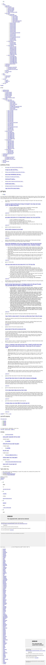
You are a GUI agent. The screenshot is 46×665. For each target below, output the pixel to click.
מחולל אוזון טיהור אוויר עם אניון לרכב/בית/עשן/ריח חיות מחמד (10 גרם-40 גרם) (22, 217)
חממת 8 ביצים (15, 18)
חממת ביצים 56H (11, 9)
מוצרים (4, 4)
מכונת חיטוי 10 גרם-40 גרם (13, 69)
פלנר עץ (6, 72)
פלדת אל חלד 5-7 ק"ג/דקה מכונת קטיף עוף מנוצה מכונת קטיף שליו (20, 264)
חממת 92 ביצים (13, 43)
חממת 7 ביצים (15, 17)
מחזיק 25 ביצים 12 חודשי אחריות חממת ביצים (15, 329)
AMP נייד (13, 429)
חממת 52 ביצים (13, 34)
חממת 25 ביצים (10, 116)
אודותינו (4, 79)
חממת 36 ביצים (13, 30)
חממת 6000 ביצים (13, 60)
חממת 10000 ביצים (13, 62)
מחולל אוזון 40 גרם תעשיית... (11, 169)
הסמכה (6, 82)
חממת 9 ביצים (15, 19)
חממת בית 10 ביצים (16, 21)
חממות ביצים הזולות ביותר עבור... (12, 188)
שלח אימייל (2, 477)
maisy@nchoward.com (11, 473)
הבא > (10, 413)
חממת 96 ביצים (13, 39)
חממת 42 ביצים (13, 31)
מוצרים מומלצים (6, 90)
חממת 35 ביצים (13, 29)
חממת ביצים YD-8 (13, 104)
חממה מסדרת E (11, 41)
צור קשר (4, 83)
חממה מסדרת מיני (11, 14)
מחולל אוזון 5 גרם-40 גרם (12, 67)
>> (8, 413)
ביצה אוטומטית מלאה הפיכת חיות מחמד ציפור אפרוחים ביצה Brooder (21, 378)
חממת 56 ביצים (13, 35)
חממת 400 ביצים (13, 56)
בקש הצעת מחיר (3, 418)
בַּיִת (3, 3)
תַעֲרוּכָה (6, 80)
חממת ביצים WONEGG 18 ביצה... (13, 174)
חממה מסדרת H (11, 45)
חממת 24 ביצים (13, 26)
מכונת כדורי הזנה (8, 71)
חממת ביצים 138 (13, 44)
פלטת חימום (7, 65)
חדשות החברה (8, 75)
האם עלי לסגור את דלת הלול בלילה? (11, 443)
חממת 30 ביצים (13, 27)
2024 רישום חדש (8, 6)
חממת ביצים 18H (11, 8)
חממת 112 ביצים (13, 40)
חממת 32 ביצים (13, 28)
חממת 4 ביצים (15, 16)
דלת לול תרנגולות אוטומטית (10, 63)
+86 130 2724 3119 (6, 489)
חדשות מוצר (7, 76)
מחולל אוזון (7, 66)
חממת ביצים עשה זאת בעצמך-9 (16, 106)
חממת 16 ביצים (13, 24)
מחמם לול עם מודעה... (10, 179)
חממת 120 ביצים (13, 46)
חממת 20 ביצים (13, 25)
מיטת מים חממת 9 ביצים (17, 20)
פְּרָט (6, 212)
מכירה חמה (7, 5)
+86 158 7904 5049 (11, 474)
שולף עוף (7, 70)
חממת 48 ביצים (13, 33)
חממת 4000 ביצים (13, 59)
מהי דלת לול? (6, 450)
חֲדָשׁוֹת (4, 74)
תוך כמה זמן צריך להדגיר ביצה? (10, 464)
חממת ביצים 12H (11, 7)
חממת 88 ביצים (13, 38)
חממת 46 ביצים (13, 42)
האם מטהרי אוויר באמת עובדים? (10, 457)
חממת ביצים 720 (13, 50)
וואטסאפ (2, 478)
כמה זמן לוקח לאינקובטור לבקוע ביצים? (11, 436)
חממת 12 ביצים (13, 22)
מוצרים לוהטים (7, 429)
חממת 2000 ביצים (13, 58)
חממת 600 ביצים (13, 49)
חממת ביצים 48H (8, 94)
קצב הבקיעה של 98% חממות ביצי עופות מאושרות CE (17, 403)
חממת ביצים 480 (13, 48)
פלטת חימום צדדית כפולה (12, 12)
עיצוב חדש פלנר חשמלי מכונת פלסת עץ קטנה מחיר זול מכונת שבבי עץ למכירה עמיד (23, 316)
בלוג (6, 77)
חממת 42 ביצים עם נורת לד (15, 32)
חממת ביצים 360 (13, 47)
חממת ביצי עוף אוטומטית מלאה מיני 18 (14, 229)
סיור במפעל (7, 81)
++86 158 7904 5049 (7, 507)
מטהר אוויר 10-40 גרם (12, 68)
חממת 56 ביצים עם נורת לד (15, 36)
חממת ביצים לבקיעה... (10, 183)
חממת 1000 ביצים (13, 57)
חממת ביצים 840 (13, 52)
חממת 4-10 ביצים (13, 15)
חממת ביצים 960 (13, 53)
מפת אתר (2, 429)
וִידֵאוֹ (4, 73)
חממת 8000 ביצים (13, 61)
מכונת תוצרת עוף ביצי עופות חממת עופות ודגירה (16, 390)
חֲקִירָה (8, 212)
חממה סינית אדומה (11, 55)
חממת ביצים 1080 (13, 54)
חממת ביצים (7, 13)
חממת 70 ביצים (10, 11)
